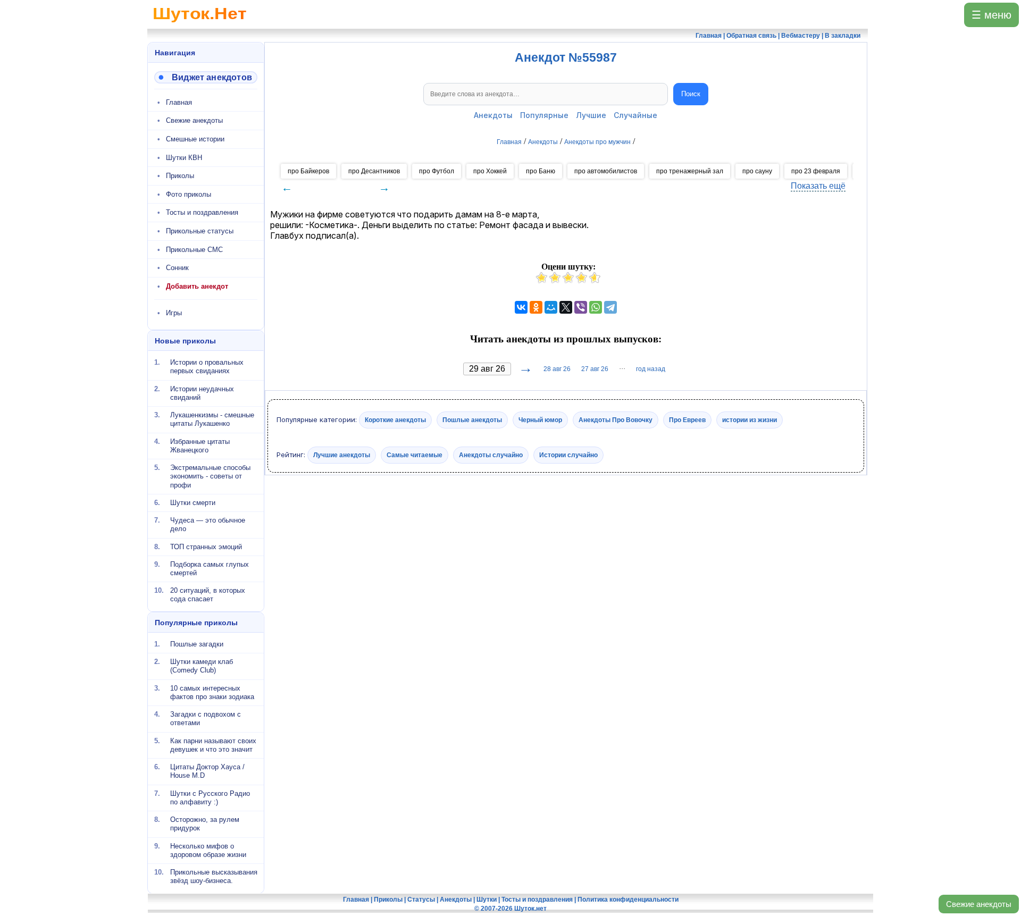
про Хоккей (490, 171)
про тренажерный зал (689, 171)
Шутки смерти (192, 503)
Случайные (635, 115)
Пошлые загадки (196, 644)
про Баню (540, 171)
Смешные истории (195, 139)
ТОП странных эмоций (206, 546)
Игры (174, 313)
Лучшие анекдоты (341, 454)
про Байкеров (308, 171)
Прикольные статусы (199, 231)
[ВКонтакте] (521, 307)
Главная (179, 102)
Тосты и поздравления (202, 212)
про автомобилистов (605, 171)
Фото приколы (188, 194)
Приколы (180, 176)
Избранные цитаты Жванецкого (200, 445)
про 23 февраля (815, 171)
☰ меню (991, 15)
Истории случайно (568, 454)
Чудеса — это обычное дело (207, 524)
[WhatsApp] (595, 307)
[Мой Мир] (551, 307)
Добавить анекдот (197, 286)
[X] (565, 307)
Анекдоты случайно (491, 454)
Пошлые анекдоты (472, 420)
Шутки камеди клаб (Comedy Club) (201, 666)
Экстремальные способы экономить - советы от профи (210, 476)
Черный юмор (540, 420)
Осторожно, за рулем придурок (204, 824)
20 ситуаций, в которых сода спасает (207, 594)
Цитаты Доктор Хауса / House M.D (207, 771)
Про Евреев (687, 420)
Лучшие (591, 115)
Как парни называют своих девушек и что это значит (213, 744)
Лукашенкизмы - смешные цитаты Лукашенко (212, 419)
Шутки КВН (184, 158)
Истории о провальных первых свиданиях (207, 366)
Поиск (690, 94)
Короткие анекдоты (395, 420)
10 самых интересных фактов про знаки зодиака (212, 692)
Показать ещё (818, 185)
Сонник (177, 268)
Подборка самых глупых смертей (209, 568)
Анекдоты (493, 115)
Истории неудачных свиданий (202, 392)
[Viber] (580, 307)
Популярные (544, 115)
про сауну (757, 171)
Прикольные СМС (194, 250)
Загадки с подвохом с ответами (205, 718)
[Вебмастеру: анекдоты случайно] (205, 77)
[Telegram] (610, 307)
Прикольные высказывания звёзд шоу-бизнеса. (213, 876)
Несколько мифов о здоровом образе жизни (208, 850)
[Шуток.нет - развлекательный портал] (199, 24)
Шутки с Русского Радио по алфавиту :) (210, 797)
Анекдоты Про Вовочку (615, 420)
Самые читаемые (414, 454)
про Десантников (374, 171)
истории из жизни (749, 420)
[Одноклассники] (536, 307)
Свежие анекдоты (978, 904)
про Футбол (436, 171)
